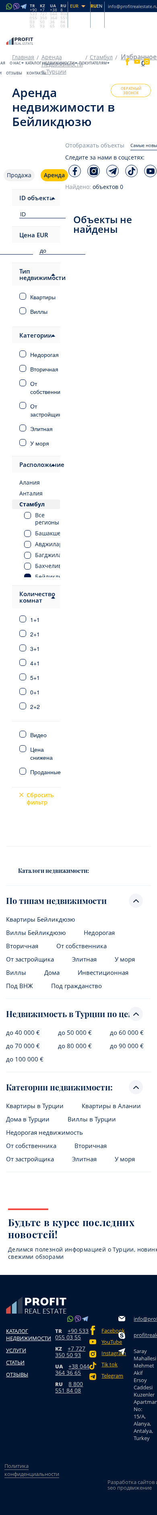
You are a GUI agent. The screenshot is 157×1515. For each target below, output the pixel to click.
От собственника (81, 946)
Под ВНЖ (19, 986)
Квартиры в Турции (35, 1106)
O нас (15, 63)
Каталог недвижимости (49, 63)
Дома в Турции (28, 1119)
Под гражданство (76, 986)
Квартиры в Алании (111, 1106)
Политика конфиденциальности (31, 1470)
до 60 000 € (127, 1033)
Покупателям (93, 63)
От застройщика (30, 959)
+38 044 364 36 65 (72, 1369)
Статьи (15, 1362)
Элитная (84, 959)
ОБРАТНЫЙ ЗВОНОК (131, 90)
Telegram (109, 1375)
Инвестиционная (103, 973)
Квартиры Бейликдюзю (40, 919)
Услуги (16, 1350)
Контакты (36, 73)
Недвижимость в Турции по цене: (73, 1013)
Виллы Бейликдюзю (36, 933)
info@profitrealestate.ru (144, 1318)
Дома (52, 973)
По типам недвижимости (56, 900)
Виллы (16, 973)
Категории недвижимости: (59, 1087)
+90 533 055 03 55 (72, 1334)
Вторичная (22, 946)
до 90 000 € (127, 1046)
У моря (125, 959)
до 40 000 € (23, 1033)
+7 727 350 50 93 (70, 1352)
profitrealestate (144, 1335)
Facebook (109, 1330)
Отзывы (14, 73)
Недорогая (99, 933)
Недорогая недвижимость (44, 1133)
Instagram (109, 1353)
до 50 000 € (75, 1033)
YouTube (109, 1342)
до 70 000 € (23, 1046)
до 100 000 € (24, 1059)
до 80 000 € (75, 1046)
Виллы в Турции (92, 1119)
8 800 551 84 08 (69, 1387)
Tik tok (109, 1364)
